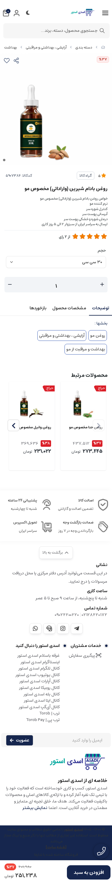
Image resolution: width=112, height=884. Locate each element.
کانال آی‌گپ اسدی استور (39, 707)
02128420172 (94, 614)
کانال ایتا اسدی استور (42, 700)
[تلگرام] (77, 628)
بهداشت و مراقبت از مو (85, 349)
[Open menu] (105, 13)
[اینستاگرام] (63, 628)
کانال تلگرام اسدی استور (39, 668)
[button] (13, 425)
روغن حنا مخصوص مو (85, 427)
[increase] (102, 284)
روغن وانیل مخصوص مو (32, 427)
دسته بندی (83, 47)
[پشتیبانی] (49, 628)
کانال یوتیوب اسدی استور (38, 674)
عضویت (22, 740)
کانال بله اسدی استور (42, 694)
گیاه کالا (85, 176)
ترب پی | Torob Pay (43, 719)
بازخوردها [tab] (38, 308)
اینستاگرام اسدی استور (40, 662)
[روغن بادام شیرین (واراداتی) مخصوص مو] (56, 765)
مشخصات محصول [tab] (69, 308)
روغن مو (97, 335)
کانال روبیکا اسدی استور (39, 687)
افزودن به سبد (89, 872)
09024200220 (67, 614)
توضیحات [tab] (100, 308)
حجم (102, 250)
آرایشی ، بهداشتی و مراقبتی (46, 47)
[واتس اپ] (36, 628)
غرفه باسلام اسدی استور (38, 655)
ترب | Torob (49, 713)
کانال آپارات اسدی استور (39, 681)
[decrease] (9, 284)
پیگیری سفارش (82, 655)
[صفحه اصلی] (103, 47)
